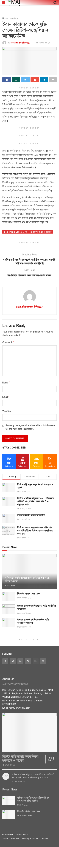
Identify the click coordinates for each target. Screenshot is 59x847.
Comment (8, 342)
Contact (44, 838)
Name (6, 382)
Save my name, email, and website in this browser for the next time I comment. (31, 427)
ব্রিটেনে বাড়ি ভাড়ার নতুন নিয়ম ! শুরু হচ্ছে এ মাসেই (20, 759)
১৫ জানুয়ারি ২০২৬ (25, 613)
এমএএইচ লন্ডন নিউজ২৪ (20, 43)
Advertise (15, 838)
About (5, 838)
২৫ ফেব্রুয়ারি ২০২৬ (25, 598)
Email (5, 397)
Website (6, 411)
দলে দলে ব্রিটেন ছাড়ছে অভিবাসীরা (31, 515)
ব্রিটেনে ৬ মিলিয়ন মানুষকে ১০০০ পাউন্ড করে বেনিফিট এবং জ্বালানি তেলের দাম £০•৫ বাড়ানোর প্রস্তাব (35, 501)
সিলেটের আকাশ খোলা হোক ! (29, 593)
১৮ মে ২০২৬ (10, 585)
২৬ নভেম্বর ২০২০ (43, 43)
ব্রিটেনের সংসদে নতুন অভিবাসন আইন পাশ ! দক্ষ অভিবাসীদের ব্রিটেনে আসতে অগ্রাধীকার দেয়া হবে (35, 530)
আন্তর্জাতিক (14, 18)
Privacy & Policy (30, 838)
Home (5, 18)
